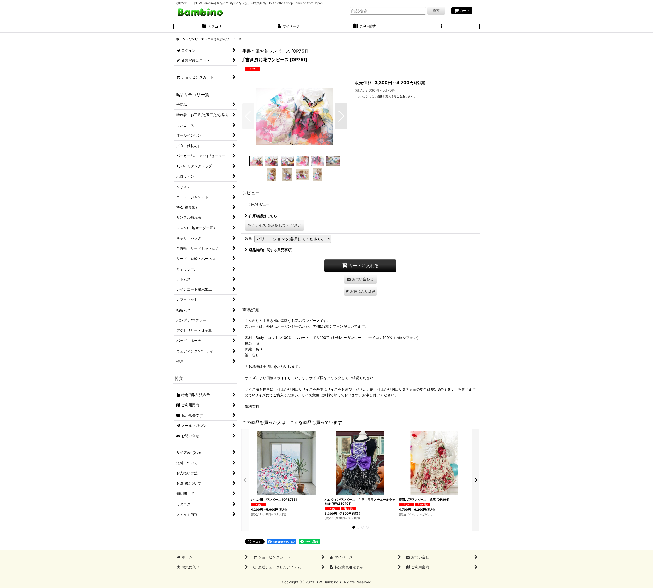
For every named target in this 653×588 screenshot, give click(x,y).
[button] (441, 26)
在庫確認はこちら (263, 216)
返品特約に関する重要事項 (270, 250)
